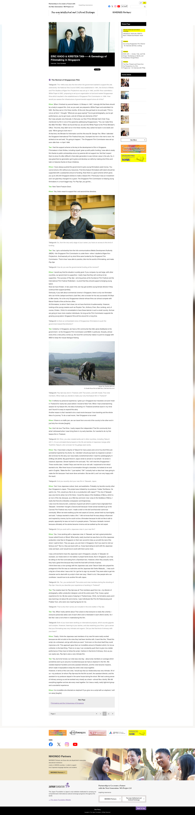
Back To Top (141, 808)
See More (133, 140)
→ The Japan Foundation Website (60, 800)
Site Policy (97, 809)
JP (141, 3)
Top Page (123, 6)
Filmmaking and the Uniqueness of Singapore (67, 703)
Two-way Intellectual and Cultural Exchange (134, 799)
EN (144, 3)
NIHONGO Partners (57, 772)
